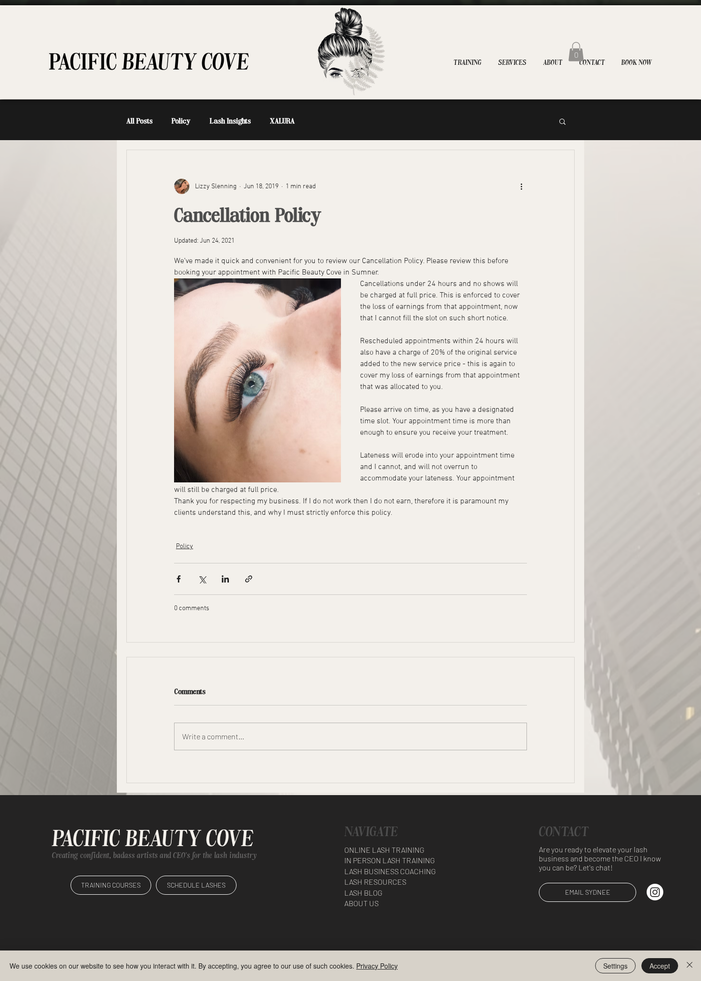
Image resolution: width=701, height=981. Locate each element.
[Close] (689, 965)
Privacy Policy (377, 966)
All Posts (139, 121)
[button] (576, 51)
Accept (659, 966)
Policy (181, 121)
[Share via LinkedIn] (225, 578)
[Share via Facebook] (178, 578)
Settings (615, 966)
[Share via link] (248, 578)
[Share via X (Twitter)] (201, 578)
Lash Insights (230, 121)
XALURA (282, 121)
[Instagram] (655, 892)
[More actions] (521, 186)
